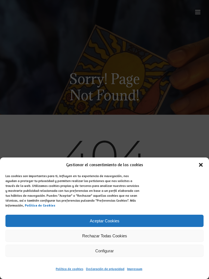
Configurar (104, 250)
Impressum (134, 269)
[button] (201, 165)
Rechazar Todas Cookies (104, 235)
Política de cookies (69, 269)
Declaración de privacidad (105, 269)
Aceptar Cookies (104, 221)
